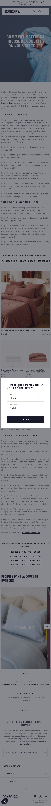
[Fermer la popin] (46, 382)
